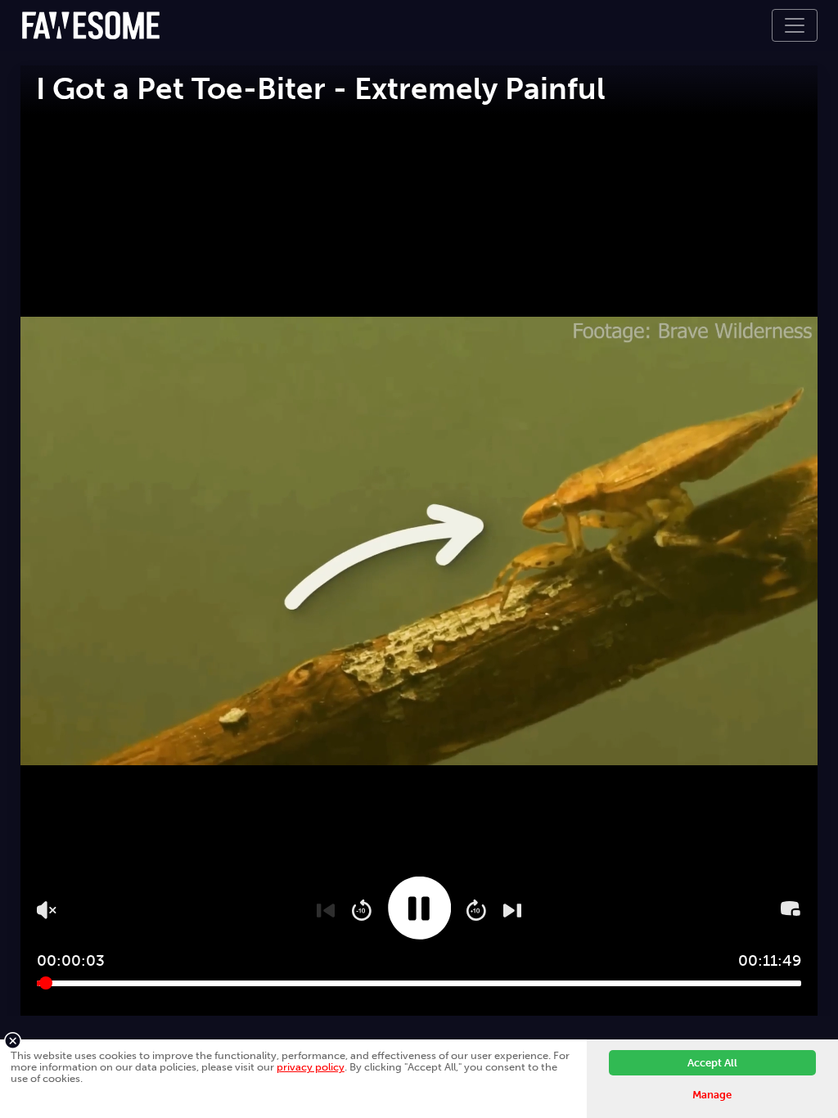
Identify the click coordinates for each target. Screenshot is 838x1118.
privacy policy (311, 1067)
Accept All (712, 1063)
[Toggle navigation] (795, 25)
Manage (712, 1095)
